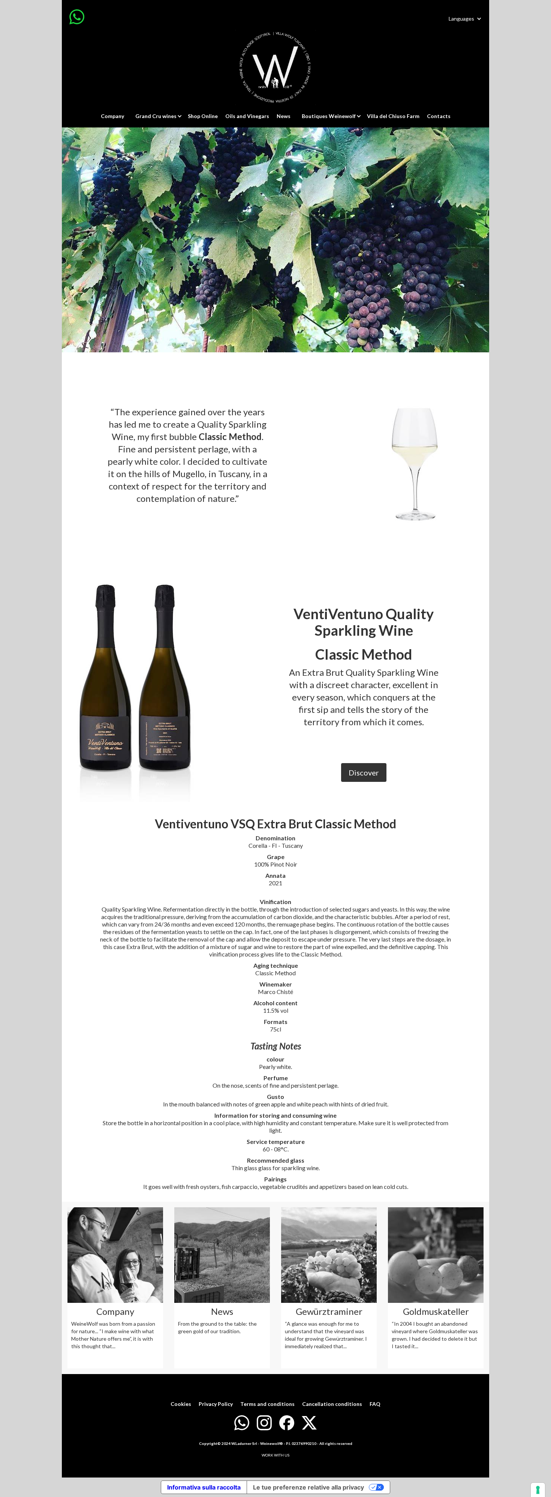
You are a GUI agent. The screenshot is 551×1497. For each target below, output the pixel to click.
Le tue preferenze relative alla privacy (308, 1487)
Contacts (439, 116)
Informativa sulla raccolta (204, 1487)
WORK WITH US (275, 1455)
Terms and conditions (267, 1404)
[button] (465, 18)
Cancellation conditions (332, 1404)
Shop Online (203, 116)
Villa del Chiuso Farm (393, 116)
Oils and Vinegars (247, 116)
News (283, 116)
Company (112, 116)
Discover (364, 772)
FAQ (375, 1404)
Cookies (181, 1404)
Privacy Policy (216, 1404)
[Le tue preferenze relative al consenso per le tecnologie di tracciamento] (538, 1490)
